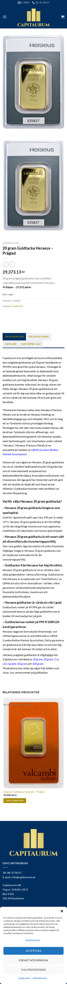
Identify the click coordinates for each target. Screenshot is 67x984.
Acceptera (33, 950)
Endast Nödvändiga (33, 960)
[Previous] (6, 132)
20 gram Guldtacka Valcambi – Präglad (24, 791)
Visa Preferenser (33, 969)
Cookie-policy (24, 978)
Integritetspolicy (39, 978)
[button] (62, 911)
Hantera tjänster (32, 940)
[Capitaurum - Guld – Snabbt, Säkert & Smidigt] (33, 17)
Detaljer (10, 344)
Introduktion (14, 336)
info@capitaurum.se (23, 877)
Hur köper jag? (31, 344)
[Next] (15, 132)
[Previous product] (11, 264)
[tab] (14, 336)
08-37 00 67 (14, 872)
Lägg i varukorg (15, 800)
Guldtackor (11, 243)
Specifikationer (39, 336)
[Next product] (5, 264)
